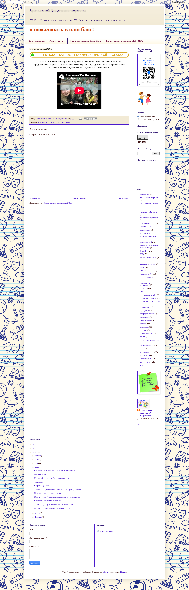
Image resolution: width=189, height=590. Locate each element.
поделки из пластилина (150, 302)
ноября (38, 456)
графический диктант (149, 218)
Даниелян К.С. (146, 227)
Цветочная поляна (41, 474)
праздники (144, 310)
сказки (53, 122)
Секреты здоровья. (42, 486)
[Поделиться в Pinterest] (95, 118)
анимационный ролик (149, 198)
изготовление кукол (148, 258)
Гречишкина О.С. (147, 223)
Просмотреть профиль (146, 425)
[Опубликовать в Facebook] (93, 118)
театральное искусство (65, 122)
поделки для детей (147, 295)
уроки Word (145, 355)
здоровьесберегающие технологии (149, 246)
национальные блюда (148, 277)
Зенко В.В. (144, 251)
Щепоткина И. (146, 359)
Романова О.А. (146, 333)
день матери (145, 230)
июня (37, 460)
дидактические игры (148, 237)
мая (36, 463)
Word (142, 365)
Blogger (123, 572)
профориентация (147, 314)
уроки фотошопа (147, 352)
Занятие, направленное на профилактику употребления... (58, 489)
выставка (143, 209)
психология (144, 317)
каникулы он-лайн (147, 264)
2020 (35, 452)
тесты (142, 349)
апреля (38, 467)
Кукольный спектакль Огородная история (51, 478)
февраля (38, 517)
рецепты (143, 324)
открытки (144, 288)
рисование (144, 327)
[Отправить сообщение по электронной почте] (80, 119)
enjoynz (105, 572)
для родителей (146, 242)
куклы (142, 267)
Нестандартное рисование (146, 284)
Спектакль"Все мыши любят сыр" (48, 501)
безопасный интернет (149, 203)
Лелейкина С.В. (44, 122)
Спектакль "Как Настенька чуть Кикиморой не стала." (56, 471)
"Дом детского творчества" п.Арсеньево (146, 413)
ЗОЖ (142, 254)
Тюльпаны (38, 482)
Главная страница (79, 198)
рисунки (143, 330)
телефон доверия (147, 346)
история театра (146, 261)
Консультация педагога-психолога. (48, 493)
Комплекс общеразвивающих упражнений (52, 508)
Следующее (35, 198)
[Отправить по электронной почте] (85, 118)
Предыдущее (123, 198)
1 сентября (144, 194)
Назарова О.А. (146, 274)
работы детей (145, 320)
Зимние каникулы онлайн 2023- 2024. (124, 41)
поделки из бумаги (148, 298)
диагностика (145, 233)
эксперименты (146, 362)
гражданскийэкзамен (148, 212)
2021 (35, 448)
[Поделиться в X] (90, 118)
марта (37, 513)
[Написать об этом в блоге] (87, 118)
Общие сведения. (36, 41)
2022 (35, 444)
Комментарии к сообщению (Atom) (58, 203)
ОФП (142, 292)
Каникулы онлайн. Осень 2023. (85, 41)
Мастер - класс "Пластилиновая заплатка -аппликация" (57, 497)
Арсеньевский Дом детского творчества (57, 10)
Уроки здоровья (57, 41)
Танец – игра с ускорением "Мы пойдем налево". (55, 505)
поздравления (145, 307)
